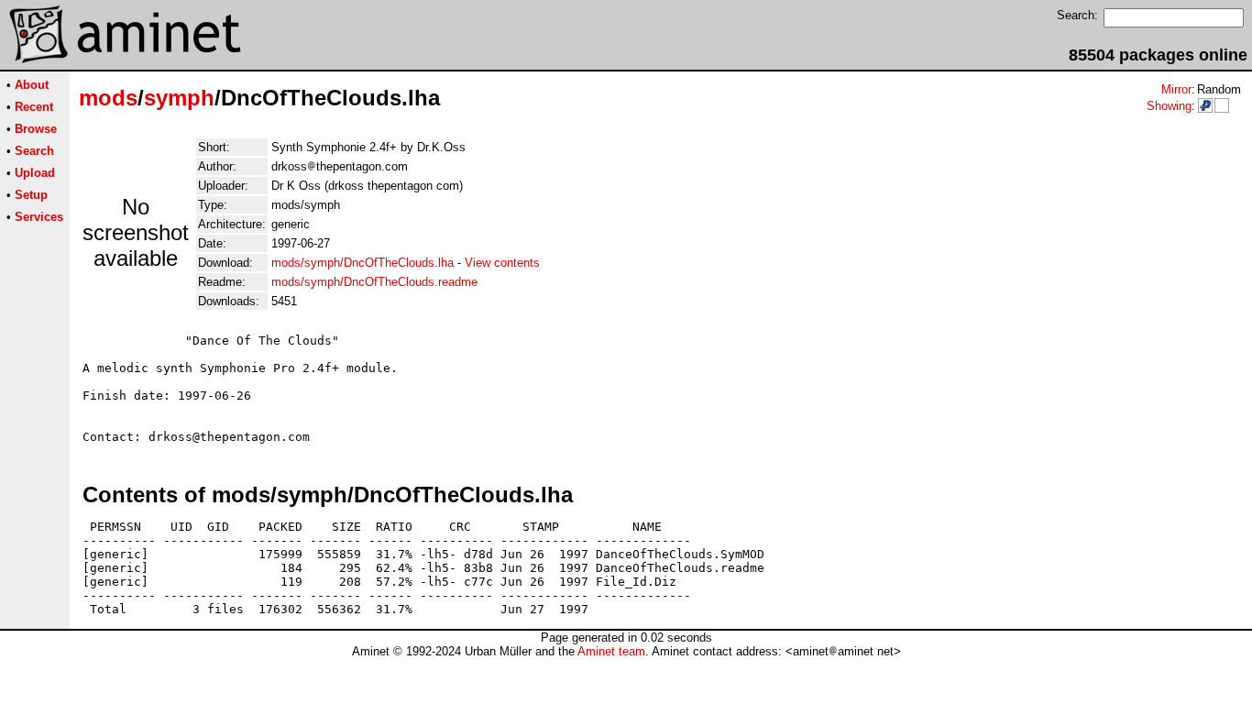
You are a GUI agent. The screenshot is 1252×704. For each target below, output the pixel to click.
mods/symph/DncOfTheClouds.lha (362, 263)
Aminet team (611, 651)
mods (108, 97)
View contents (502, 263)
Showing (1169, 106)
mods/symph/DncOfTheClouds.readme (374, 282)
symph (179, 97)
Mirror (1176, 89)
